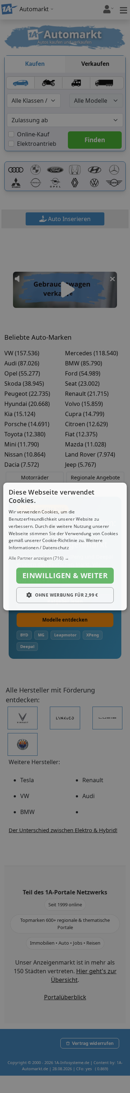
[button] (65, 558)
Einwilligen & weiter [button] (65, 575)
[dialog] (65, 547)
